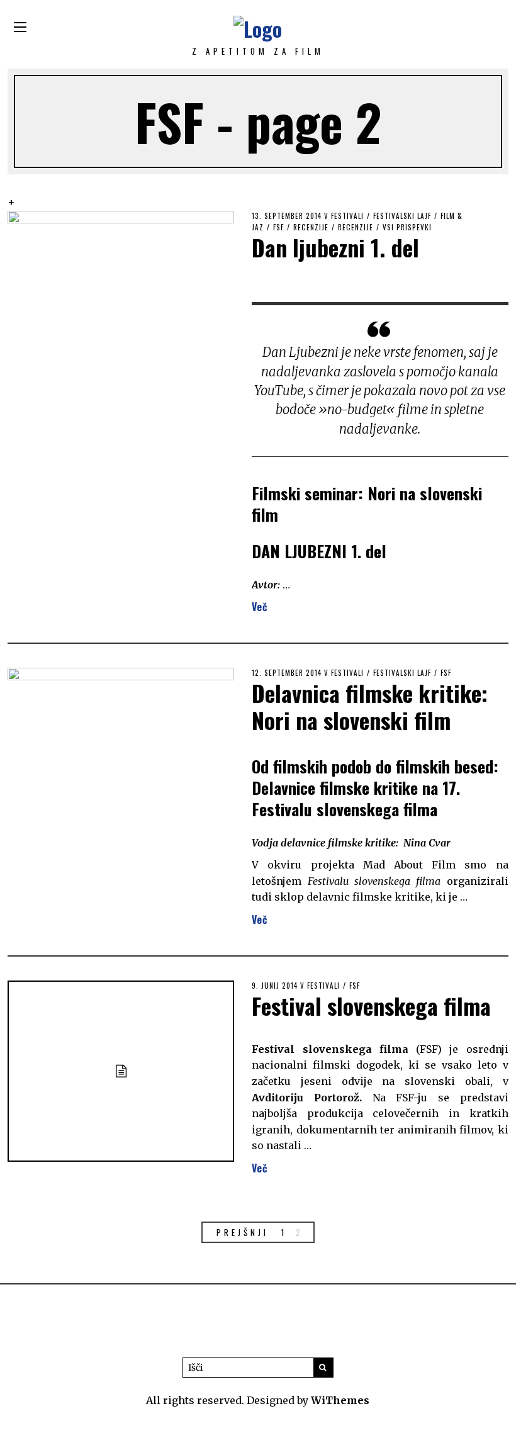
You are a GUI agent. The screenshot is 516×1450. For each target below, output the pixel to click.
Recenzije (310, 227)
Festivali (347, 216)
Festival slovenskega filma (371, 1005)
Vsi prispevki (407, 227)
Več (259, 606)
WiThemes (340, 1400)
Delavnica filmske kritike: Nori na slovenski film (370, 706)
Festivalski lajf (402, 216)
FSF (278, 227)
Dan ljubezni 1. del (335, 247)
